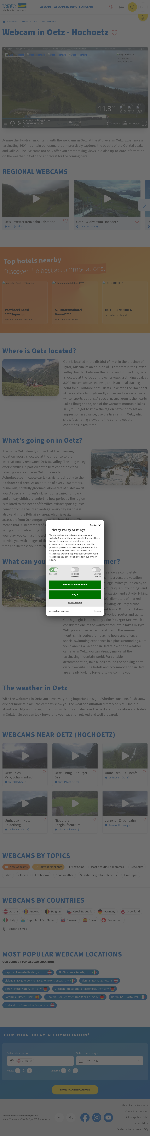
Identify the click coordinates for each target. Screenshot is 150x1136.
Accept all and (75, 584)
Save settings (75, 602)
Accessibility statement (59, 611)
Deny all (75, 594)
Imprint (97, 611)
